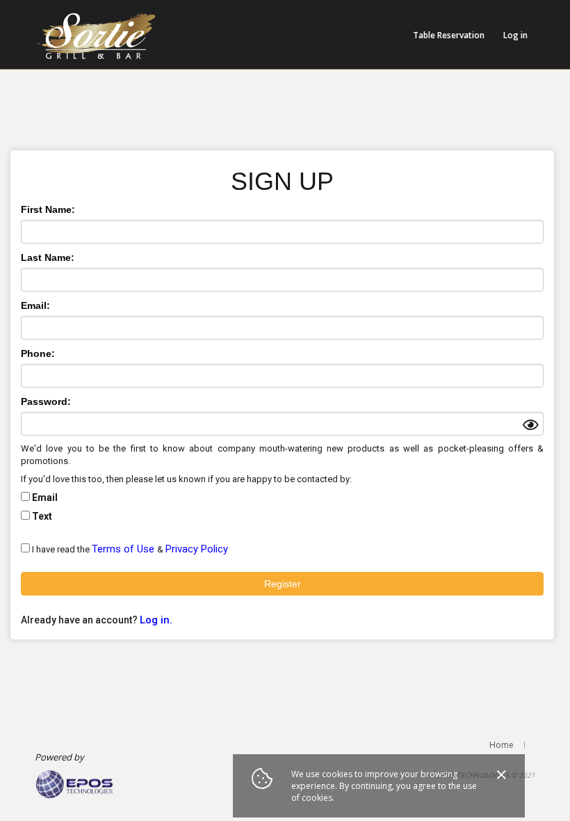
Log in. (156, 620)
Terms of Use (124, 549)
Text (42, 516)
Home (501, 745)
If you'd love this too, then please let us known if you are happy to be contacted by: (186, 479)
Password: (46, 401)
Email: (35, 305)
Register (282, 583)
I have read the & (130, 549)
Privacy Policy (196, 549)
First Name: (48, 209)
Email (45, 497)
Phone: (38, 353)
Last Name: (47, 257)
